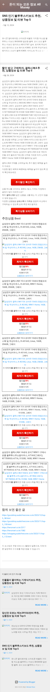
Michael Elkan (30, 687)
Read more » (41, 605)
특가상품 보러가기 (25, 211)
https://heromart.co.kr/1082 (13, 530)
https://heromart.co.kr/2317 (13, 527)
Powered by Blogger (26, 682)
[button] (46, 16)
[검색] (46, 5)
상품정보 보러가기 (25, 276)
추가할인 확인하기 (25, 182)
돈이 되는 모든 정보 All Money (25, 6)
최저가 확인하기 (25, 261)
